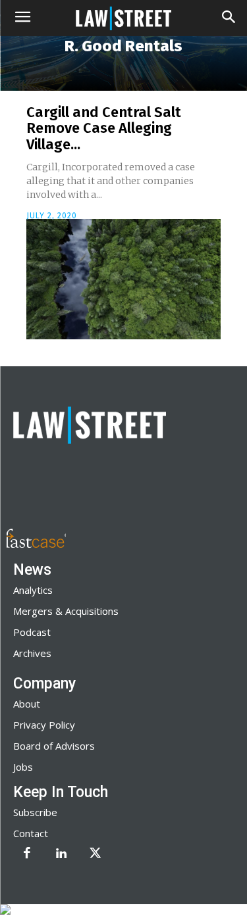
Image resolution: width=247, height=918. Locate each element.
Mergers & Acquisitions (66, 610)
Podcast (32, 632)
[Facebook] (27, 854)
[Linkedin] (61, 854)
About (26, 703)
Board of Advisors (54, 745)
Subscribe (35, 812)
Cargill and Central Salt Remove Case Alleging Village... (103, 128)
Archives (32, 653)
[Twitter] (95, 854)
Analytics (33, 589)
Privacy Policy (44, 724)
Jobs (23, 766)
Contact (30, 833)
